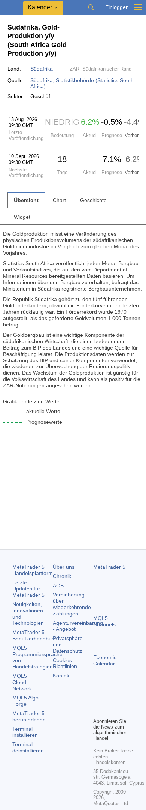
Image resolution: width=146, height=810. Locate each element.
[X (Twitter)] (121, 699)
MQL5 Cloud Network (22, 682)
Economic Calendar (104, 660)
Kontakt (62, 676)
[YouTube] (97, 711)
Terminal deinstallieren (28, 747)
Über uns (63, 567)
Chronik (62, 576)
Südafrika (41, 69)
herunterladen (29, 716)
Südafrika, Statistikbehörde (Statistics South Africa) (82, 83)
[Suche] (90, 7)
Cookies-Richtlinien (65, 663)
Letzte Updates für (28, 589)
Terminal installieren (25, 732)
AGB (58, 586)
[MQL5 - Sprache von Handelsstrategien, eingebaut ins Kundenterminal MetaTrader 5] (11, 7)
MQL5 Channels (104, 621)
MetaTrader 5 (109, 567)
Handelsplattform (32, 570)
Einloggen (117, 7)
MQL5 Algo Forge (25, 701)
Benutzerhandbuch (34, 635)
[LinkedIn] (109, 711)
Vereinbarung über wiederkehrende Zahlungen (72, 604)
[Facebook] (97, 699)
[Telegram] (109, 699)
